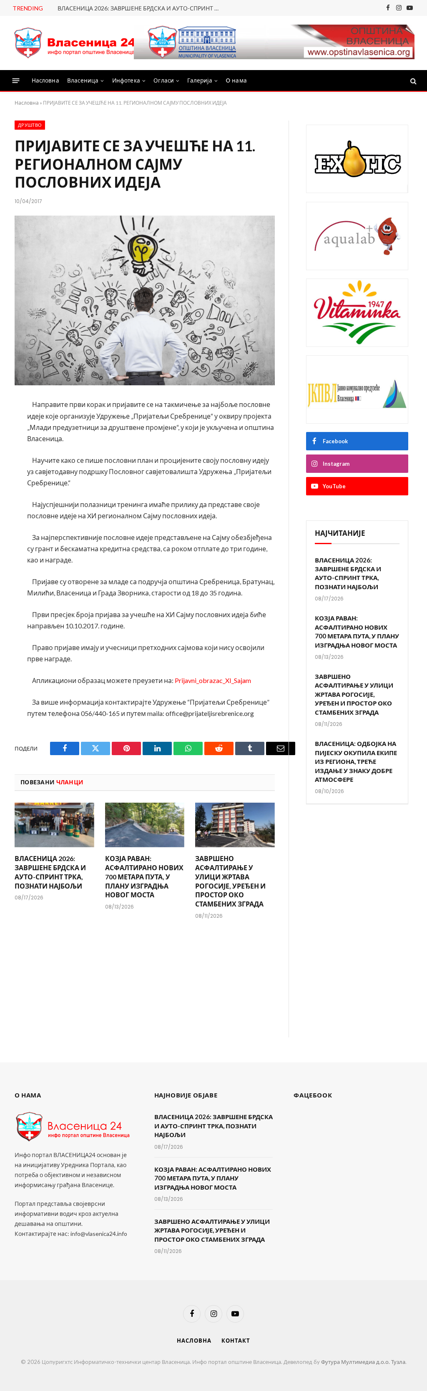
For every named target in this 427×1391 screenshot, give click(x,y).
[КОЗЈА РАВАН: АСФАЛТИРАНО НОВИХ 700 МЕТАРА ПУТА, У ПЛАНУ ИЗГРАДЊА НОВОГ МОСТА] (145, 825)
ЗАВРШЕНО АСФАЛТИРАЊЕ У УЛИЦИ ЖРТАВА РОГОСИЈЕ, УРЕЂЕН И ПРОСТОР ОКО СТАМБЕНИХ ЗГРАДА (230, 881)
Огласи (163, 81)
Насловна (45, 81)
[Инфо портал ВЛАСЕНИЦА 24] (75, 43)
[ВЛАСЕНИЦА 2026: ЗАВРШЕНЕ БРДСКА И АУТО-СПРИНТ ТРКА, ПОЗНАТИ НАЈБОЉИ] (54, 825)
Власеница (82, 81)
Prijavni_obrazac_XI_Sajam (213, 680)
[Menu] (16, 81)
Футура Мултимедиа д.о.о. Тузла (363, 1361)
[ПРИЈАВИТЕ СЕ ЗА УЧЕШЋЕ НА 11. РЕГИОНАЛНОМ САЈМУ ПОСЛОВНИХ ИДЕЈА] (145, 301)
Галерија (199, 81)
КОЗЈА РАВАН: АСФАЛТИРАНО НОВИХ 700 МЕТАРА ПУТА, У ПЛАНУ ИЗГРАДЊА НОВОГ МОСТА (144, 876)
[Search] (413, 80)
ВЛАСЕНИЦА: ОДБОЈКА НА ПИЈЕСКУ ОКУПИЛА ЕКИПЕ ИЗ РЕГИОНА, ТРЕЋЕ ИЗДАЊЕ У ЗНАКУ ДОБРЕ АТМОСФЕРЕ (356, 761)
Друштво (30, 125)
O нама (236, 81)
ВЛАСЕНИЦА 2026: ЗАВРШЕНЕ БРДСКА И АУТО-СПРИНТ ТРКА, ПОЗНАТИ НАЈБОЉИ (141, 8)
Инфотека (126, 81)
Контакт (235, 1340)
